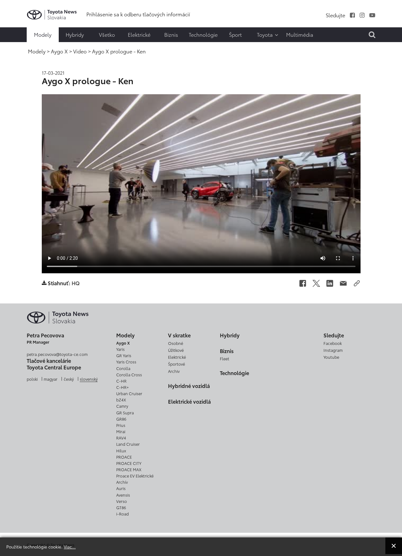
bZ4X (121, 399)
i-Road (122, 513)
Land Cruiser (128, 444)
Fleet (224, 358)
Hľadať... (18, 45)
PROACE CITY (128, 463)
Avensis (123, 495)
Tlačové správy (18, 9)
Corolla (123, 368)
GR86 (121, 419)
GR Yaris (123, 355)
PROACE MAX (128, 469)
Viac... (70, 546)
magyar (50, 379)
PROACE (124, 457)
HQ (76, 283)
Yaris (120, 349)
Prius (120, 425)
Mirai (120, 431)
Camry (122, 406)
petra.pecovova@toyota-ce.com (57, 354)
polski (32, 379)
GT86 (121, 507)
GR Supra (125, 412)
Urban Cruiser (129, 393)
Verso (121, 501)
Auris (121, 488)
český (69, 379)
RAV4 (121, 437)
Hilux (121, 450)
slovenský (89, 379)
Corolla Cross (129, 374)
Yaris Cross (126, 361)
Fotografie (18, 21)
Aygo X (123, 343)
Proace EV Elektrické (135, 475)
